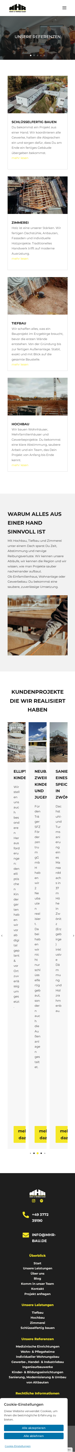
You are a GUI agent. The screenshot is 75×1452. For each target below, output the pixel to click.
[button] (34, 1153)
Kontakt (37, 1289)
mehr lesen (20, 158)
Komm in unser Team (37, 1284)
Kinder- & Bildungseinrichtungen (37, 1372)
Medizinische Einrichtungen (37, 1346)
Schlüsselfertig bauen (38, 1328)
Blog (37, 1278)
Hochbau (20, 424)
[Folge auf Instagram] (33, 1201)
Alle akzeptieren (34, 1428)
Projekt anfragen (37, 1294)
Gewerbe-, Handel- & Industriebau (37, 1362)
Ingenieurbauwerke (37, 1367)
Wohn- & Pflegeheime (38, 1352)
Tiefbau (19, 323)
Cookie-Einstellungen (18, 1446)
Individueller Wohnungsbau (37, 1357)
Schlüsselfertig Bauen (34, 122)
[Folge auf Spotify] (41, 1201)
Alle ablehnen (34, 1436)
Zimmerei (20, 223)
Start (37, 1263)
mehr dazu (23, 1134)
